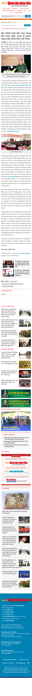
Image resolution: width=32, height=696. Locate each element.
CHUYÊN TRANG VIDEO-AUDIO (11, 409)
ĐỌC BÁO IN (14, 8)
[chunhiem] (16, 403)
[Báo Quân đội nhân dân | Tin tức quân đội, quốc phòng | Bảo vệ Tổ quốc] (16, 3)
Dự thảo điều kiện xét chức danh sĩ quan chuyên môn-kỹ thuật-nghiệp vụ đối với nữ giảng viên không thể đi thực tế (9, 323)
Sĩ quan (13, 85)
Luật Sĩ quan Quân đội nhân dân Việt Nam (12, 284)
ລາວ (29, 10)
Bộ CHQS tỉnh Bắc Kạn (7, 286)
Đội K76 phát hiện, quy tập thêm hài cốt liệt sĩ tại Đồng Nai (9, 382)
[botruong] (16, 393)
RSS (28, 663)
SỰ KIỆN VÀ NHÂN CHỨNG (8, 10)
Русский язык (18, 12)
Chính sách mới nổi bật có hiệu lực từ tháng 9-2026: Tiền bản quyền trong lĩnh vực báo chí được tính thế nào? (9, 540)
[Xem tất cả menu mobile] (29, 16)
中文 (25, 10)
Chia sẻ (27, 25)
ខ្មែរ (11, 12)
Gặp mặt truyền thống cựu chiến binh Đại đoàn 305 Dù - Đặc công (9, 372)
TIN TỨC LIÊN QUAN (7, 306)
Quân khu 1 (18, 192)
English (19, 10)
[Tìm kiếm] (26, 16)
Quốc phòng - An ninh (6, 22)
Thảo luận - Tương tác (8, 663)
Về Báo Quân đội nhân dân (9, 659)
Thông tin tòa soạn (24, 659)
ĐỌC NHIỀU (5, 488)
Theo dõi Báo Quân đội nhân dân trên (10, 28)
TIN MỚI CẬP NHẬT (7, 349)
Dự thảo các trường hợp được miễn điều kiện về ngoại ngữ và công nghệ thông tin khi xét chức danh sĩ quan (8, 312)
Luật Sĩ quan (13, 281)
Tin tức (15, 22)
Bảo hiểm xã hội (14, 131)
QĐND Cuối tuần (24, 8)
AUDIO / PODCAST (9, 434)
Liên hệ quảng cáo (20, 663)
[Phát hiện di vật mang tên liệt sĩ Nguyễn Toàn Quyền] (16, 501)
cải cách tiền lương (13, 176)
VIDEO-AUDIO (6, 8)
